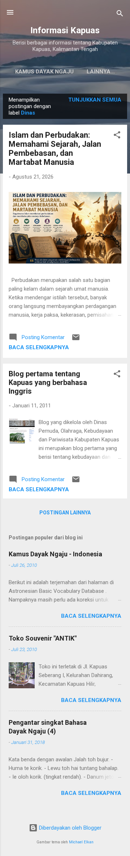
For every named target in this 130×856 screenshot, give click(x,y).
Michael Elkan (81, 842)
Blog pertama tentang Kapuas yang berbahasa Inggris (48, 382)
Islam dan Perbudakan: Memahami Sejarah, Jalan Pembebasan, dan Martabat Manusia (55, 148)
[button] (117, 136)
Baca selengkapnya (39, 347)
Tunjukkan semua (94, 100)
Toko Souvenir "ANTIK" (43, 638)
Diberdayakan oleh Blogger (69, 828)
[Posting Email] (76, 340)
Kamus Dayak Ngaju (44, 71)
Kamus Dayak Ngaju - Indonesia (55, 554)
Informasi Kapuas (65, 30)
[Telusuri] (120, 15)
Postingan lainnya (65, 512)
